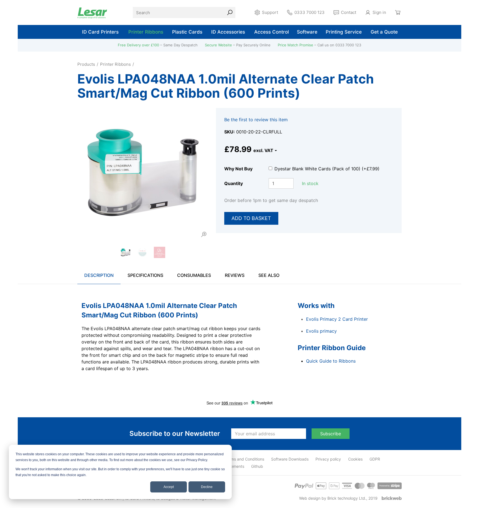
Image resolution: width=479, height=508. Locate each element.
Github (257, 466)
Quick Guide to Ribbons (331, 361)
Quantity (233, 183)
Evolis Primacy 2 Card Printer (337, 319)
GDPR (375, 459)
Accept (169, 487)
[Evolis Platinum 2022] (142, 252)
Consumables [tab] (194, 275)
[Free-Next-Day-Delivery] (159, 252)
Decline (207, 487)
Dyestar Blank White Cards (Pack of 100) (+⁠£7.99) (326, 168)
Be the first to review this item (256, 119)
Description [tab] (99, 275)
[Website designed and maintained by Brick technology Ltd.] (392, 498)
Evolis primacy (321, 331)
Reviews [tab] (234, 275)
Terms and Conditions (244, 459)
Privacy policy (328, 459)
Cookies (355, 459)
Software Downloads (290, 459)
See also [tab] (268, 275)
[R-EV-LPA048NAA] (142, 173)
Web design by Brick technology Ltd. (332, 498)
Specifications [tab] (145, 275)
